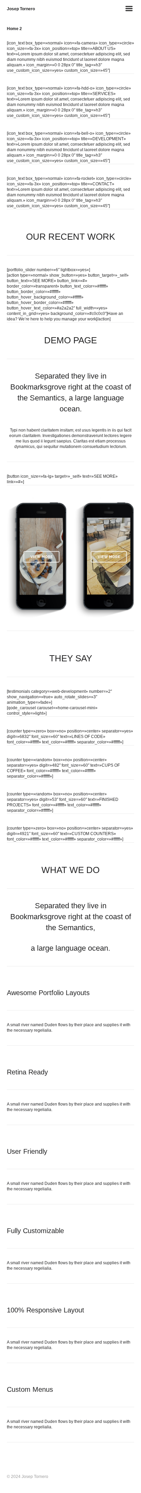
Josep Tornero (21, 8)
